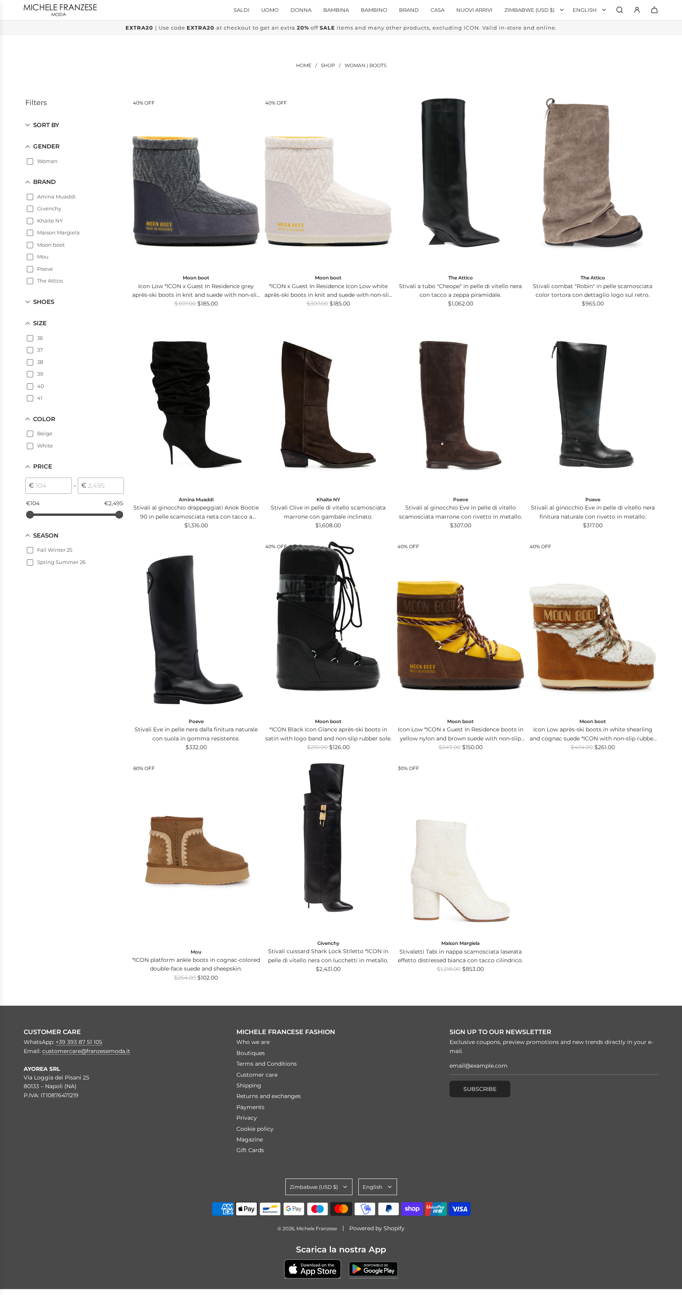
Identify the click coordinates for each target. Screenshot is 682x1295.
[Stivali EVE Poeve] (196, 626)
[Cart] (654, 10)
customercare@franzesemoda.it (86, 1051)
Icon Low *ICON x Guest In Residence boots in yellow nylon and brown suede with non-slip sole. (460, 734)
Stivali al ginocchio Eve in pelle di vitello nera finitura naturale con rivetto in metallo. (593, 512)
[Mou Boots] (196, 853)
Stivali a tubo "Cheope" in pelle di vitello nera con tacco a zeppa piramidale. (460, 290)
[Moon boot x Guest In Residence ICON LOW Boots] (196, 183)
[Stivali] (460, 183)
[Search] (619, 10)
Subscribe (480, 1089)
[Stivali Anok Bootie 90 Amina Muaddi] (196, 405)
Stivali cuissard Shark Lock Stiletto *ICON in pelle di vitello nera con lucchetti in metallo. (328, 955)
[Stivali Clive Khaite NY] (328, 405)
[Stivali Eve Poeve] (460, 405)
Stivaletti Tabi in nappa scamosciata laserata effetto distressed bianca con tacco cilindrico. (460, 956)
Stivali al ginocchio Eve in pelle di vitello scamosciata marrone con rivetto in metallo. (460, 512)
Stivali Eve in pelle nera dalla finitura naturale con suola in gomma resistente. (196, 734)
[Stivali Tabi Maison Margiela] (460, 848)
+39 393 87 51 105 (79, 1042)
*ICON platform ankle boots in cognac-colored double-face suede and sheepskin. (196, 964)
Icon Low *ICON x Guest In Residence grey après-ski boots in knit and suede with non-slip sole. (196, 291)
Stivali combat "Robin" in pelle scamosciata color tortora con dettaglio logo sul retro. (592, 290)
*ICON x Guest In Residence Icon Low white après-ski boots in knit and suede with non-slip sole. (328, 291)
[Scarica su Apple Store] (312, 1268)
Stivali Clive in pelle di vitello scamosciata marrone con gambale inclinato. (328, 512)
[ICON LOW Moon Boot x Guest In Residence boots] (460, 626)
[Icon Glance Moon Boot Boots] (328, 626)
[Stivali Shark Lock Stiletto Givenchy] (328, 848)
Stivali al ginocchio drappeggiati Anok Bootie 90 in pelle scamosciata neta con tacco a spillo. (196, 512)
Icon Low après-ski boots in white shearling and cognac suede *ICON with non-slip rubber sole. (593, 734)
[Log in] (637, 10)
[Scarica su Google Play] (373, 1268)
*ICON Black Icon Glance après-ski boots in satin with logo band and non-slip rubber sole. (328, 734)
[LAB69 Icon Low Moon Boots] (592, 626)
